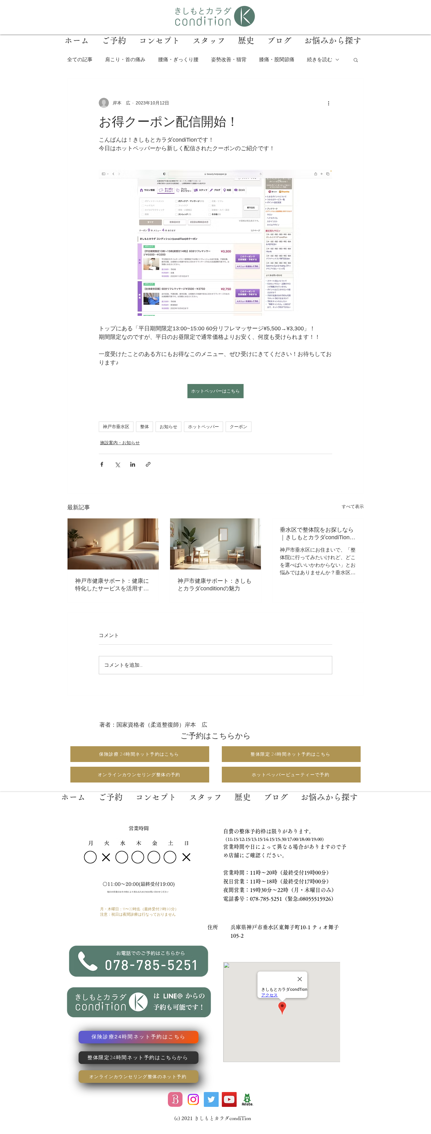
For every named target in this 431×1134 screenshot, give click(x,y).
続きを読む (319, 59)
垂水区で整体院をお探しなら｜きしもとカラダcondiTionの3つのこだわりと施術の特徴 (317, 534)
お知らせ (168, 426)
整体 (144, 426)
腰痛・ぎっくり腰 (178, 59)
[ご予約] (110, 792)
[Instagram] (193, 1099)
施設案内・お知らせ (120, 442)
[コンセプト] (156, 792)
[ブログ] (275, 792)
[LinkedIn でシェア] (133, 464)
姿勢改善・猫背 (228, 59)
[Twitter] (211, 1099)
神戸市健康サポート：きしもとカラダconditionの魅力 (214, 585)
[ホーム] (73, 792)
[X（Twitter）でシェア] (117, 464)
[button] (356, 59)
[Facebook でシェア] (102, 464)
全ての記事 (79, 59)
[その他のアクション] (328, 103)
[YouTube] (229, 1099)
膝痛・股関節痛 (276, 59)
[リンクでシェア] (148, 464)
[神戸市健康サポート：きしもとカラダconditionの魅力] (215, 544)
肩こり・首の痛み (125, 59)
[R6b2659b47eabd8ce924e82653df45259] (247, 1099)
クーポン (238, 426)
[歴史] (242, 792)
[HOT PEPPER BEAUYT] (175, 1099)
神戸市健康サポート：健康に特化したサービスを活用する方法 (112, 585)
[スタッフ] (205, 792)
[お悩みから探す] (329, 792)
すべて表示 (353, 506)
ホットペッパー (203, 426)
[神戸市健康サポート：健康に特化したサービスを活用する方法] (113, 544)
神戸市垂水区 (116, 426)
